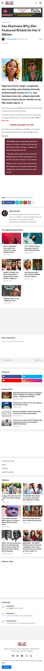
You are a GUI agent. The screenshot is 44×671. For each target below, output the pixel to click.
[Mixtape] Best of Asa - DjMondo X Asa (11, 300)
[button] (2, 3)
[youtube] (12, 380)
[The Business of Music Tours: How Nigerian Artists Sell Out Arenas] (7, 405)
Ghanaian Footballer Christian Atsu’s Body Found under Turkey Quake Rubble (27, 412)
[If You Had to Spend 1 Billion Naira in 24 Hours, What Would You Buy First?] (11, 511)
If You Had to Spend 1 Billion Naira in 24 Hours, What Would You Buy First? (11, 521)
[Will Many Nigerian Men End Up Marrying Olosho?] (32, 511)
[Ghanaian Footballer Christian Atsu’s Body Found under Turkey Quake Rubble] (7, 414)
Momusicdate (14, 211)
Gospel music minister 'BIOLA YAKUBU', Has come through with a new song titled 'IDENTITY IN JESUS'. (27, 422)
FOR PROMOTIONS (8, 461)
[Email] (29, 202)
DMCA (4, 465)
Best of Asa (13, 197)
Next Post (38, 360)
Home (4, 22)
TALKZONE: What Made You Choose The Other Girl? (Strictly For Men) (31, 498)
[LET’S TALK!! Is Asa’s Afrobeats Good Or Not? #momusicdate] (32, 238)
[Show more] (33, 202)
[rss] (31, 656)
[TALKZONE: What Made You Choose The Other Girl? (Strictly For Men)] (32, 488)
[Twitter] (17, 202)
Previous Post (7, 360)
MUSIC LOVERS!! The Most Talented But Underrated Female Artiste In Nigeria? (11, 275)
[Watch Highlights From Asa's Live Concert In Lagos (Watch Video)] (11, 238)
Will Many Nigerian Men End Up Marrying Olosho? (32, 519)
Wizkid (20, 108)
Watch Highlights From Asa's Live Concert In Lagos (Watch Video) (9, 249)
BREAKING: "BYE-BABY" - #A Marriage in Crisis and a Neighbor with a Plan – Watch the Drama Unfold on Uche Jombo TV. (32, 547)
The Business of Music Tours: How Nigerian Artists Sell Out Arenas (27, 403)
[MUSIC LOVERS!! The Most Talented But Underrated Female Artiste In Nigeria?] (11, 264)
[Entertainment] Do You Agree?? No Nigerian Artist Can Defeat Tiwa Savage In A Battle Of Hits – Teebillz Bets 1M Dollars (27, 394)
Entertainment (22, 197)
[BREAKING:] (32, 535)
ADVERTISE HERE (8, 472)
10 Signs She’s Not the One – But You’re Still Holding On (11, 498)
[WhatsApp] (21, 202)
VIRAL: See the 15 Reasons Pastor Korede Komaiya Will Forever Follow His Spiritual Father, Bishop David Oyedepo (11, 547)
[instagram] (32, 380)
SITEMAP (5, 468)
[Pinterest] (25, 202)
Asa (8, 22)
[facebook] (12, 376)
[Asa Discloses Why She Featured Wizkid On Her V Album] (32, 264)
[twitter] (32, 376)
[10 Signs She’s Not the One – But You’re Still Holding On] (11, 488)
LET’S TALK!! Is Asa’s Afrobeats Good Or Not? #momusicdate (32, 248)
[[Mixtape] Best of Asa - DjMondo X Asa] (11, 290)
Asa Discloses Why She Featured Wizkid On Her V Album (32, 274)
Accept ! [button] (6, 667)
